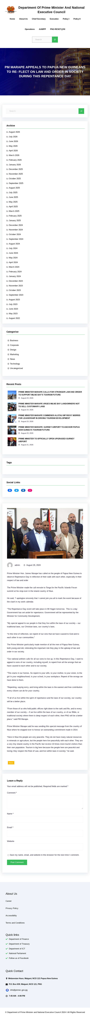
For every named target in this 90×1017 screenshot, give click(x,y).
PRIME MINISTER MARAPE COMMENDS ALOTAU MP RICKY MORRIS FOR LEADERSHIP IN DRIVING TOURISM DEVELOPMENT (49, 416)
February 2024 (15, 272)
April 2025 (13, 206)
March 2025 (14, 211)
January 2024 (15, 276)
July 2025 (13, 192)
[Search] (55, 39)
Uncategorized (16, 368)
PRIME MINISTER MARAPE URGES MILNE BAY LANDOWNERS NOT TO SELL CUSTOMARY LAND (49, 405)
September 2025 (16, 183)
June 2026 (13, 141)
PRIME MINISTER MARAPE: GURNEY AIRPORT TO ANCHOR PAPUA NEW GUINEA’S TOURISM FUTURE (49, 428)
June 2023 (13, 309)
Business (14, 340)
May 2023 (13, 313)
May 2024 (13, 258)
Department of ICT (17, 949)
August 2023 (14, 299)
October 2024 (15, 234)
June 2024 (13, 253)
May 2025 (13, 202)
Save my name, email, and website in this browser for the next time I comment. (44, 855)
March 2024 (14, 267)
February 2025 (15, 216)
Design (13, 350)
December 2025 (16, 169)
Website (10, 841)
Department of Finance (19, 939)
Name (10, 814)
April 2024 (13, 262)
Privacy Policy (12, 908)
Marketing (14, 354)
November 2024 (16, 230)
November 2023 (16, 286)
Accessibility (11, 915)
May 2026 (13, 146)
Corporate (14, 345)
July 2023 (13, 304)
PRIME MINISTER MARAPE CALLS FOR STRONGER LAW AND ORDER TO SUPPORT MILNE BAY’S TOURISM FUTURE (50, 393)
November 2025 (16, 174)
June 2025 (13, 197)
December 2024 (16, 225)
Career (9, 901)
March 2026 (14, 155)
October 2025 (15, 178)
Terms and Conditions (15, 923)
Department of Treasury (19, 944)
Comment (12, 793)
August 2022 (14, 318)
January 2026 (15, 165)
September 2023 (16, 295)
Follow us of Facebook (19, 958)
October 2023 (15, 290)
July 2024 (13, 248)
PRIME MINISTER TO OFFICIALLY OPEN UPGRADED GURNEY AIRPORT (46, 440)
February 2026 (15, 160)
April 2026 (13, 150)
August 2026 (14, 132)
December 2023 (16, 281)
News (12, 359)
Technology (15, 364)
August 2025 (14, 188)
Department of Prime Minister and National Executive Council (51, 10)
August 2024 (14, 244)
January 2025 (15, 220)
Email (10, 827)
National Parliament (17, 953)
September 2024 (16, 239)
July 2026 (13, 137)
